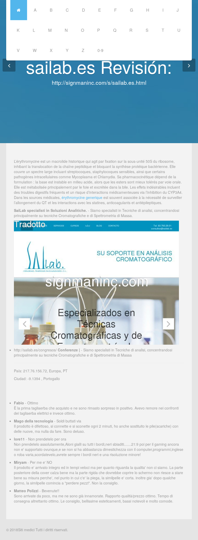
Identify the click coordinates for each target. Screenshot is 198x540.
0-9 (100, 50)
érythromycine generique (82, 197)
